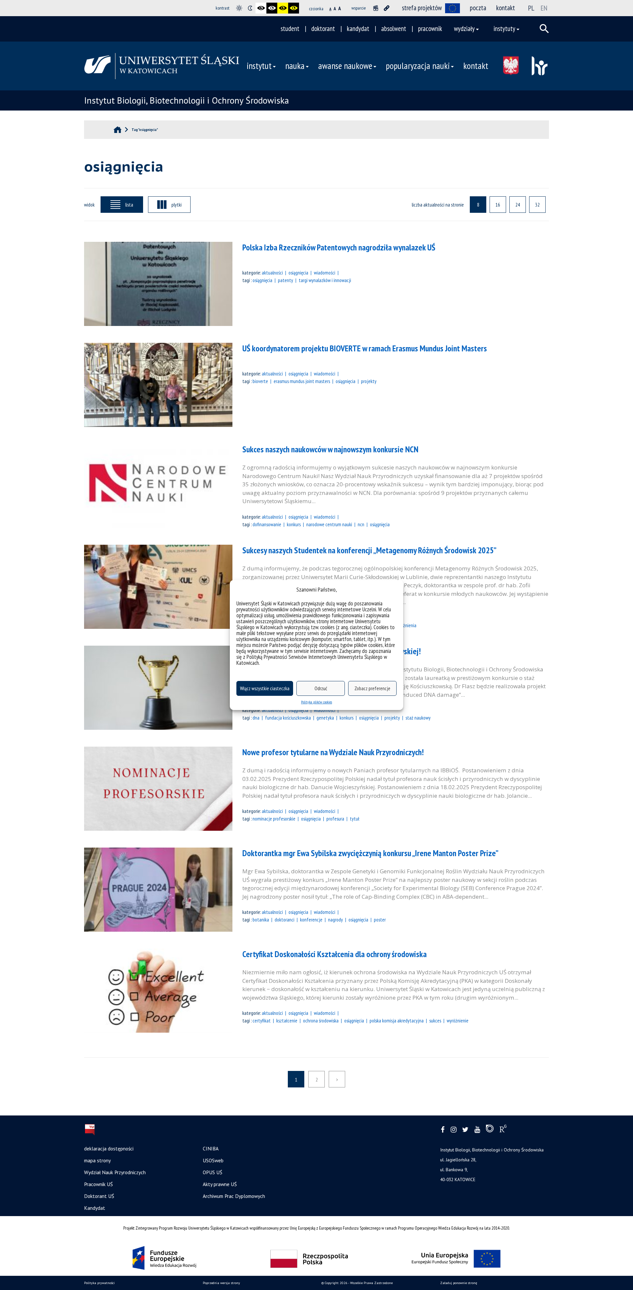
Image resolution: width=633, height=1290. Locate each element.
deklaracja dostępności (109, 1148)
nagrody (335, 919)
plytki (176, 204)
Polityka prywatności (99, 1283)
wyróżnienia (405, 625)
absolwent (393, 28)
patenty (285, 280)
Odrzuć (321, 688)
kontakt (505, 7)
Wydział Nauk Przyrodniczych (115, 1172)
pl (531, 8)
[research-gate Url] (502, 1130)
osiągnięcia (262, 280)
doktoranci (284, 919)
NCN (361, 524)
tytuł (354, 818)
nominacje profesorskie (274, 818)
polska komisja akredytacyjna (397, 1020)
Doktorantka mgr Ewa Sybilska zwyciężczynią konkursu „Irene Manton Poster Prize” (370, 853)
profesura (335, 818)
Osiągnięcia (298, 272)
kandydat (358, 28)
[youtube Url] (477, 1130)
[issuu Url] (490, 1130)
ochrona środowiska (321, 1020)
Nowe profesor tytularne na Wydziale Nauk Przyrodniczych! (333, 752)
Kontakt (475, 66)
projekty (369, 381)
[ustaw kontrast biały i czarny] (271, 8)
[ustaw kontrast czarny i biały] (261, 8)
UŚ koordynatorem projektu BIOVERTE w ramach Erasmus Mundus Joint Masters (364, 348)
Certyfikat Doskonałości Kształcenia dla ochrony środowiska (334, 954)
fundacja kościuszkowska (288, 717)
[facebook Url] (443, 1130)
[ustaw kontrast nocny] (250, 8)
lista (129, 204)
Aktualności (272, 272)
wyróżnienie (457, 1020)
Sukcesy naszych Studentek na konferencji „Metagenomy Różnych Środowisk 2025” (369, 550)
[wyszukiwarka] (544, 28)
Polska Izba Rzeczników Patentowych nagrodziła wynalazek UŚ (338, 247)
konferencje (311, 919)
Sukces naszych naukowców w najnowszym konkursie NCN (330, 449)
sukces (435, 1020)
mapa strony (97, 1160)
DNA (256, 717)
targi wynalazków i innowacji (325, 280)
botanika (261, 919)
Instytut (259, 66)
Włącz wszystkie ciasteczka (264, 688)
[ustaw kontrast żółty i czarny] (293, 8)
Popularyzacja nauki (418, 66)
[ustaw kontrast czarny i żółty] (282, 8)
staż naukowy (418, 717)
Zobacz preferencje (372, 688)
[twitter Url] (465, 1130)
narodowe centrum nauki (329, 524)
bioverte (260, 381)
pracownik (430, 28)
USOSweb (213, 1160)
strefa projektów (422, 7)
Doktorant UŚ (99, 1196)
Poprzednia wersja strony (221, 1283)
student (290, 28)
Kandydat (94, 1208)
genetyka (325, 717)
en (544, 8)
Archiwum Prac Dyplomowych (234, 1196)
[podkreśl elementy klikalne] (386, 8)
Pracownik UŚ (98, 1184)
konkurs (294, 524)
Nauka (295, 66)
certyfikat (262, 1020)
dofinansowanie (267, 524)
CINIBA (211, 1148)
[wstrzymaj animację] (375, 8)
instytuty (504, 28)
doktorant (323, 28)
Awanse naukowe (345, 66)
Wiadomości (324, 272)
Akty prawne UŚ (220, 1184)
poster (380, 919)
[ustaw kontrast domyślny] (239, 8)
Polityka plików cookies (316, 701)
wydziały (464, 28)
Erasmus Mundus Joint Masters (302, 381)
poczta (478, 7)
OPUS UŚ (212, 1172)
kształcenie (286, 1020)
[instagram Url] (453, 1130)
